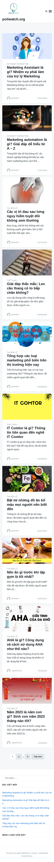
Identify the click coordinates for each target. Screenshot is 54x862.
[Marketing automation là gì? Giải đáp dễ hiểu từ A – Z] (27, 118)
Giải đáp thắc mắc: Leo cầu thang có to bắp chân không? (26, 288)
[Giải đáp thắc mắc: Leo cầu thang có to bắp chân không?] (27, 262)
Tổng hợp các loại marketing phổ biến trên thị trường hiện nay (27, 360)
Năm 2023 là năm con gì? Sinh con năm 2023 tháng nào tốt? (26, 716)
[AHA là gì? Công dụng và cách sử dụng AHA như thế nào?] (27, 619)
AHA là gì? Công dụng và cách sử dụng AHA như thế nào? (25, 644)
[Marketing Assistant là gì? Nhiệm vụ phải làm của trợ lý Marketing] (27, 46)
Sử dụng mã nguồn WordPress (18, 853)
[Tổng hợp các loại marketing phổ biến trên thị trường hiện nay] (27, 335)
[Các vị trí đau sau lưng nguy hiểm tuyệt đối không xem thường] (27, 190)
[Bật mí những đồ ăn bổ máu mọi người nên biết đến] (27, 479)
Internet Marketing (18, 64)
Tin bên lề (12, 208)
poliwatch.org (13, 19)
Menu (50, 11)
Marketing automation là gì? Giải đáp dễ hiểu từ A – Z (27, 144)
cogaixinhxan (16, 670)
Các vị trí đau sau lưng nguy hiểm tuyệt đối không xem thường (25, 216)
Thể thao (12, 280)
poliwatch (15, 98)
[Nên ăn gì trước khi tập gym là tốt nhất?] (27, 551)
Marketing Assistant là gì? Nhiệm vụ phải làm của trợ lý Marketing (25, 71)
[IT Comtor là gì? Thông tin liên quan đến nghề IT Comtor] (27, 407)
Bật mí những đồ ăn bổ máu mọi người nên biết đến (27, 504)
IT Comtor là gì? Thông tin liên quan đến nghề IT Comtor (26, 432)
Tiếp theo (38, 756)
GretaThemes (26, 856)
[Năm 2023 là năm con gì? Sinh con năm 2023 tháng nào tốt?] (27, 691)
